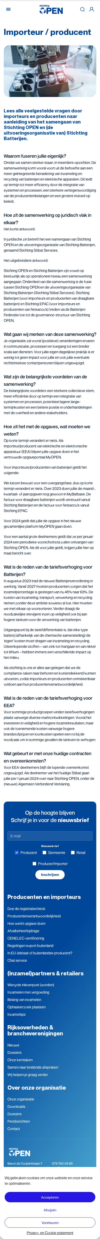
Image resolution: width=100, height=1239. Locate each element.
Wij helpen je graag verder (27, 1074)
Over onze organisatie (36, 1087)
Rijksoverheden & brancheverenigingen (35, 1030)
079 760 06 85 (62, 1163)
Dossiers (14, 1052)
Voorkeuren (50, 1223)
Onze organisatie (20, 1099)
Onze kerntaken (20, 1060)
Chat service (17, 960)
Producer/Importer (53, 863)
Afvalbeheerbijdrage (23, 930)
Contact (13, 1128)
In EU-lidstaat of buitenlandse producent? (39, 953)
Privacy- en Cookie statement (50, 1232)
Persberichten (18, 1121)
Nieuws (13, 1045)
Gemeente (56, 852)
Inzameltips (16, 1014)
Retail (81, 852)
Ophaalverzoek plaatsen (26, 1007)
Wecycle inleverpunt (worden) (30, 985)
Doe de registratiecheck (26, 908)
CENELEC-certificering (25, 938)
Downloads (16, 1106)
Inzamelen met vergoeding (28, 992)
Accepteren (50, 1197)
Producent (28, 852)
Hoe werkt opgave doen (26, 923)
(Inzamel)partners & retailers (45, 973)
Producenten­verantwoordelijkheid (34, 916)
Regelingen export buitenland (30, 945)
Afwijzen (50, 1210)
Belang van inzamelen (24, 999)
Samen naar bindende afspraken (32, 1067)
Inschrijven (50, 875)
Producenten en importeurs (44, 897)
